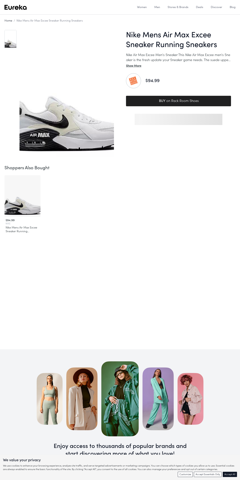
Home (8, 20)
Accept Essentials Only (208, 474)
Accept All (229, 474)
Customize (185, 474)
